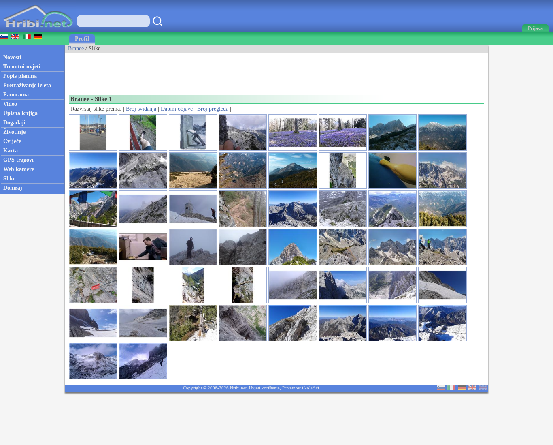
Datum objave (177, 109)
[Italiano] (451, 388)
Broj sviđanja (141, 109)
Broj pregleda (212, 109)
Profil (82, 39)
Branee (76, 48)
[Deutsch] (462, 388)
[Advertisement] (212, 71)
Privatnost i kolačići (300, 387)
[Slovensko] (441, 388)
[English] (472, 388)
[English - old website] (483, 388)
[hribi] (38, 31)
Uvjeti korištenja (264, 387)
